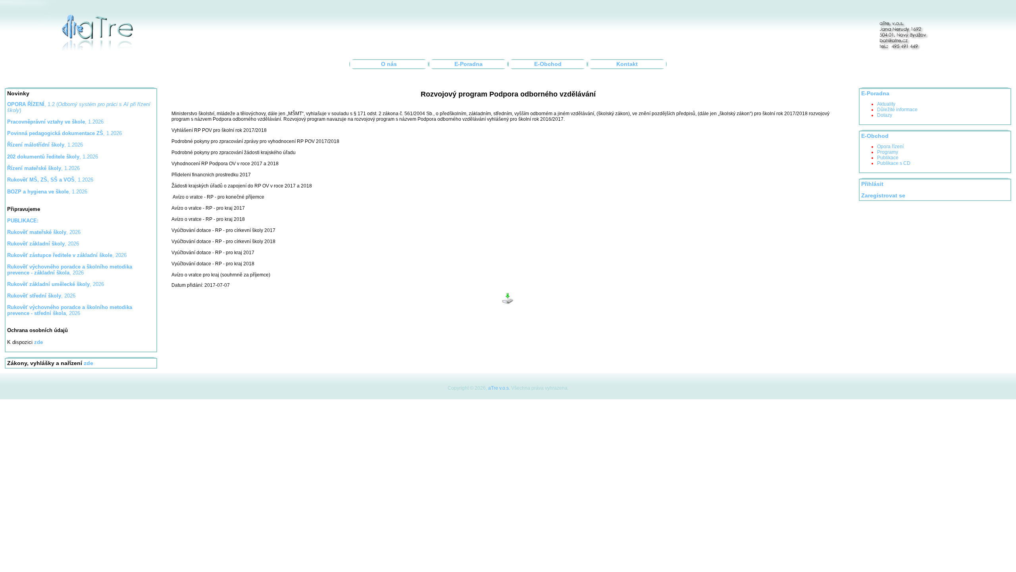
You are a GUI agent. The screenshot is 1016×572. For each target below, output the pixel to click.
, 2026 (44, 232)
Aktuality (886, 104)
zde (88, 363)
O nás (389, 64)
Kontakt (627, 64)
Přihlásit (872, 184)
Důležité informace (897, 109)
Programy (887, 152)
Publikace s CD (893, 163)
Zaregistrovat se (883, 196)
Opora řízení (890, 146)
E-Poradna (468, 64)
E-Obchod (548, 64)
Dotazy (884, 115)
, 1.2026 (64, 133)
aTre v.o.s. (499, 388)
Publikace (888, 157)
